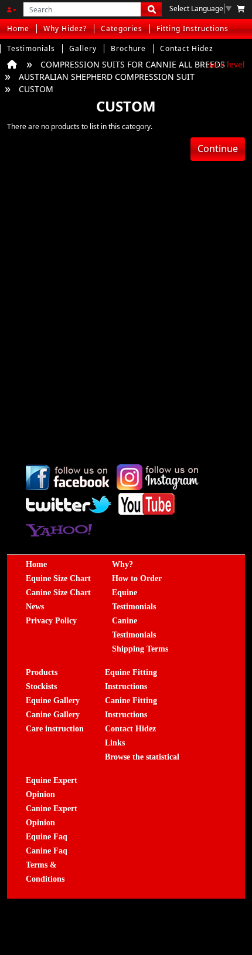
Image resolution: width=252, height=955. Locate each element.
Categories (121, 28)
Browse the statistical (142, 756)
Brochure (128, 48)
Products (41, 672)
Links (115, 742)
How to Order (137, 578)
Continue (217, 148)
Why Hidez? (65, 28)
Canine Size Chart (58, 592)
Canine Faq (46, 850)
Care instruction (55, 728)
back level (225, 64)
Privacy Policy (51, 620)
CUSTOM (36, 89)
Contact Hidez (186, 48)
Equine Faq (46, 836)
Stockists (41, 686)
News (35, 606)
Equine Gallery (53, 700)
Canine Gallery (53, 714)
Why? (122, 564)
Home (18, 28)
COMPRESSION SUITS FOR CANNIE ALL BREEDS (132, 64)
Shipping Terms (140, 648)
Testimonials (31, 48)
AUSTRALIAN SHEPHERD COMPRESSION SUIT (107, 76)
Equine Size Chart (58, 578)
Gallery (83, 48)
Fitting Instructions (192, 28)
